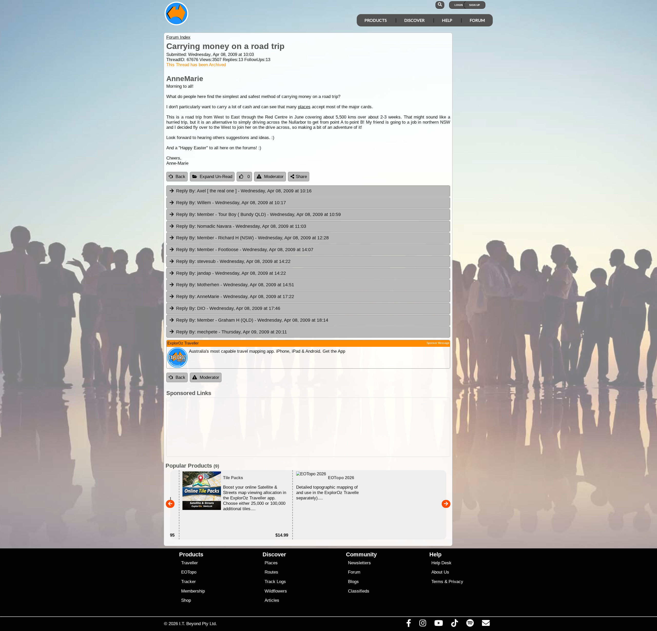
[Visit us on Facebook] (408, 624)
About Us (440, 572)
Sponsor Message (438, 342)
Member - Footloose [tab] (244, 249)
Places (271, 562)
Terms (437, 581)
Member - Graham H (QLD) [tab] (252, 320)
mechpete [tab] (231, 331)
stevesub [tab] (233, 261)
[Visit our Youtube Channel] (438, 624)
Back (180, 176)
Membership (193, 591)
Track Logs (275, 581)
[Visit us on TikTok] (454, 624)
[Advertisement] (308, 427)
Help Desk (441, 562)
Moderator (274, 176)
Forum (477, 20)
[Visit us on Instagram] (422, 624)
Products (375, 20)
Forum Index (178, 37)
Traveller (189, 562)
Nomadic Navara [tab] (241, 226)
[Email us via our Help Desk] (485, 624)
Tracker (188, 581)
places (304, 106)
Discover (414, 20)
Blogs (353, 581)
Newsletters (359, 562)
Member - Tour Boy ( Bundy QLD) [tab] (258, 214)
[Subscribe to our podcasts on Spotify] (470, 624)
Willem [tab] (231, 202)
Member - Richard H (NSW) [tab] (252, 237)
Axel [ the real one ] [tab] (244, 190)
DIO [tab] (228, 308)
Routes (271, 572)
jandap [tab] (231, 273)
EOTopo (188, 572)
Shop (186, 600)
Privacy (456, 581)
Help (447, 20)
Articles (272, 600)
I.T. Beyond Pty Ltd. (198, 623)
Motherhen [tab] (235, 284)
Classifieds (358, 591)
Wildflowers (276, 591)
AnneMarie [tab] (235, 296)
